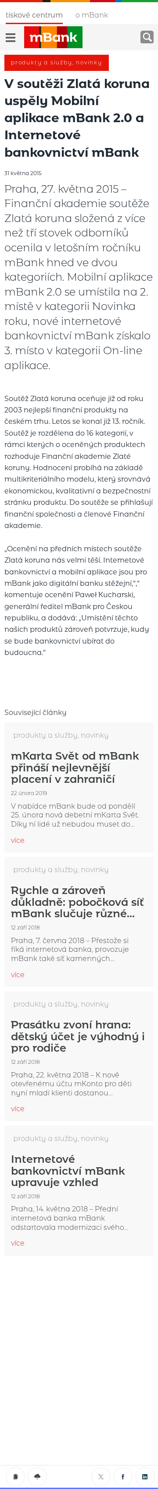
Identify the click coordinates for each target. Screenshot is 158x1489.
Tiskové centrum (34, 15)
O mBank (91, 15)
